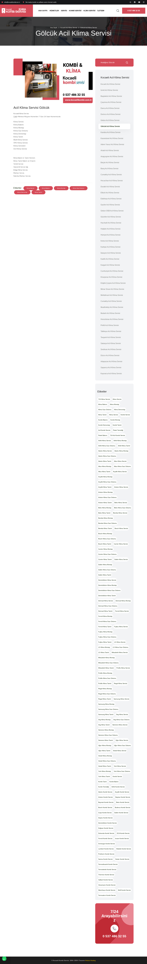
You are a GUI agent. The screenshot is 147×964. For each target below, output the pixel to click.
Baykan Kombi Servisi (122, 797)
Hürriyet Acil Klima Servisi (110, 235)
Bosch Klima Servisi (121, 528)
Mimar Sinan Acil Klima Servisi (112, 289)
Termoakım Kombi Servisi (107, 895)
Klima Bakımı (46, 188)
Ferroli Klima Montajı (105, 616)
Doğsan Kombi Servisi (105, 828)
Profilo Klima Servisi (123, 668)
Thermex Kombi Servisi (106, 875)
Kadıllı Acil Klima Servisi (110, 259)
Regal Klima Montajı (105, 688)
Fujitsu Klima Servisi (121, 626)
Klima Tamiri (38, 192)
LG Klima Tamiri (103, 652)
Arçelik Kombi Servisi (122, 792)
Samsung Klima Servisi (121, 699)
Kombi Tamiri (117, 425)
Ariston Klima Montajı (105, 492)
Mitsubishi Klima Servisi (120, 652)
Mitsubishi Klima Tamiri (106, 668)
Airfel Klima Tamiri (124, 446)
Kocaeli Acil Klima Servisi (68, 27)
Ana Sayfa (42, 11)
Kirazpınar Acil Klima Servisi (111, 277)
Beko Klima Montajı (104, 508)
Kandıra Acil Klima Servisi (110, 132)
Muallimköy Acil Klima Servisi (112, 307)
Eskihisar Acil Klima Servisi (111, 199)
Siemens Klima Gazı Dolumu (108, 735)
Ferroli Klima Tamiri (104, 626)
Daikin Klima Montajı (105, 564)
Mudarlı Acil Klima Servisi (110, 313)
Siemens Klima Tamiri (105, 740)
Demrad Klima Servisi (105, 601)
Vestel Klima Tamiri (104, 766)
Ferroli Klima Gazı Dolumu (107, 621)
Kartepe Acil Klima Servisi (110, 247)
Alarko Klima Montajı (121, 451)
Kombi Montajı (115, 420)
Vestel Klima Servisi (119, 750)
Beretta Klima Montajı (105, 518)
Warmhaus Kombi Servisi (106, 890)
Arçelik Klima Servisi (120, 471)
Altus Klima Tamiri (104, 471)
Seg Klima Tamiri (104, 725)
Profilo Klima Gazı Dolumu (107, 678)
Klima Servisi (89, 11)
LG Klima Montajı (104, 647)
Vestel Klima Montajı (105, 756)
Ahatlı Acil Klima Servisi (110, 150)
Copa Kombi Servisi (105, 812)
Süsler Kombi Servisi (122, 859)
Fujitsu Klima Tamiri (104, 642)
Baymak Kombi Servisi (105, 802)
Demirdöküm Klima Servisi (107, 580)
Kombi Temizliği (103, 787)
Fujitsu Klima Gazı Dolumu (107, 637)
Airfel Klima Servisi (104, 440)
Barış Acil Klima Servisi (109, 168)
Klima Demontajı (22, 192)
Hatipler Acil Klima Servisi (110, 229)
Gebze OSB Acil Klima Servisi (112, 211)
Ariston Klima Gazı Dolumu (107, 497)
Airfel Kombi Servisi (118, 787)
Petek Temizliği (118, 430)
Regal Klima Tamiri (104, 699)
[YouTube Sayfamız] (139, 2)
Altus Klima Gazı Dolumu (122, 466)
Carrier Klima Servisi (121, 544)
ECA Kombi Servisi (123, 833)
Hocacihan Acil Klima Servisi (112, 181)
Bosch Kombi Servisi (105, 807)
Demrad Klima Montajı (123, 601)
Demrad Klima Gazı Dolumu (107, 606)
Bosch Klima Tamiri (104, 544)
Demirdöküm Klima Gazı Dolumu (109, 590)
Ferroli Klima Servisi (122, 611)
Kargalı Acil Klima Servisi (110, 265)
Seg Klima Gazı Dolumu (121, 719)
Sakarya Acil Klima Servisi (111, 343)
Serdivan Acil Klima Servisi (111, 349)
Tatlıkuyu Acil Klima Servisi (111, 331)
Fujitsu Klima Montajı (105, 632)
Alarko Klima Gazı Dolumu (107, 456)
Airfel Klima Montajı (120, 440)
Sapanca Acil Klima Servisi (111, 367)
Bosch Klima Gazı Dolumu (107, 539)
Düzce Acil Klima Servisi (110, 355)
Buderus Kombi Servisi (122, 807)
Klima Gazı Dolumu (78, 188)
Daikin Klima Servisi (121, 559)
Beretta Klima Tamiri (105, 528)
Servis (64, 11)
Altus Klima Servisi (120, 461)
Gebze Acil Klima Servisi (110, 120)
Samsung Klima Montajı (106, 704)
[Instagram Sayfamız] (143, 2)
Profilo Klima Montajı (105, 673)
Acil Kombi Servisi (104, 430)
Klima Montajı (61, 188)
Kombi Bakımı (103, 420)
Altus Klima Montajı (104, 466)
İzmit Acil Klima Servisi (109, 90)
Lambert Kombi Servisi (106, 849)
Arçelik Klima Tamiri (104, 487)
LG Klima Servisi (119, 642)
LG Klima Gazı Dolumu (120, 647)
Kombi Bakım (113, 781)
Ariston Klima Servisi (121, 487)
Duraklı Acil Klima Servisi (110, 187)
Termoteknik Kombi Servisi (107, 869)
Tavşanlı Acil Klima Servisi (111, 337)
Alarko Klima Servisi (105, 451)
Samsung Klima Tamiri (105, 714)
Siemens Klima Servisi (119, 725)
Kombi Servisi (75, 11)
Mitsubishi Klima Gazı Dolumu (108, 663)
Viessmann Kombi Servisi (106, 885)
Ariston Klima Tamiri (105, 502)
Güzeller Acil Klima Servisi (111, 217)
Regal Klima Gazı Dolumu (107, 694)
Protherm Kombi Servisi (106, 854)
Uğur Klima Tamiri (104, 750)
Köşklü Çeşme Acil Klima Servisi (113, 283)
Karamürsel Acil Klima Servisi (112, 138)
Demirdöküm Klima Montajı (107, 585)
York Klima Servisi (120, 766)
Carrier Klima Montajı (105, 549)
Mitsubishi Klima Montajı (106, 657)
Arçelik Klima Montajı (105, 477)
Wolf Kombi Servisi (124, 890)
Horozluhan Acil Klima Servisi (112, 319)
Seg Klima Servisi (122, 714)
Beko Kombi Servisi (122, 802)
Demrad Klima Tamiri (105, 611)
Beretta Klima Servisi (120, 513)
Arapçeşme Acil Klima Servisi (112, 156)
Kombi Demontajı (104, 425)
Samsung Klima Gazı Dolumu (108, 709)
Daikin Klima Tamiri (104, 575)
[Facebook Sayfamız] (134, 2)
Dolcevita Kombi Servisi (106, 833)
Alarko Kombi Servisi (105, 792)
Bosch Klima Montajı (105, 533)
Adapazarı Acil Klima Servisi (111, 361)
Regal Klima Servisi (120, 683)
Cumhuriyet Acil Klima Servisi (112, 271)
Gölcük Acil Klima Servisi (110, 126)
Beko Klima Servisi (120, 502)
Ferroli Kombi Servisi (105, 838)
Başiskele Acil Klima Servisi (111, 96)
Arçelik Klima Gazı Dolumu (107, 482)
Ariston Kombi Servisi (105, 797)
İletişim (100, 11)
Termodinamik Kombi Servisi (108, 864)
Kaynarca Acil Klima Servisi (111, 373)
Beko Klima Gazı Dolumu (122, 508)
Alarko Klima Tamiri (104, 461)
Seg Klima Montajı (104, 719)
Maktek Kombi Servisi (123, 849)
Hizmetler (54, 11)
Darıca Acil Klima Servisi (110, 108)
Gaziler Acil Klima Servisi (110, 205)
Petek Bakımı (102, 435)
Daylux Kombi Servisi (105, 818)
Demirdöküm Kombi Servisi (107, 823)
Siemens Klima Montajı (106, 730)
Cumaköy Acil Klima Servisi (111, 174)
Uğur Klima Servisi (122, 740)
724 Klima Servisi (104, 399)
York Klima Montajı (104, 771)
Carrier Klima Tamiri (105, 559)
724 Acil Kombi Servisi (117, 435)
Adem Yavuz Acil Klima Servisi (112, 144)
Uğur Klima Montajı (104, 745)
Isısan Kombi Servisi (122, 838)
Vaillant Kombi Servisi (105, 880)
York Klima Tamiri (104, 776)
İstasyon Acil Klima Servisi (111, 253)
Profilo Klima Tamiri (104, 683)
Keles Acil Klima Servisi (110, 241)
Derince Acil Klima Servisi (110, 114)
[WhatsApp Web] (130, 2)
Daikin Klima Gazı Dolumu (107, 570)
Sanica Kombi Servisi (105, 859)
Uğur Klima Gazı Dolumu (122, 745)
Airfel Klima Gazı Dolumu (106, 446)
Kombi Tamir (102, 781)
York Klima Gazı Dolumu (122, 771)
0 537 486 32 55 (134, 11)
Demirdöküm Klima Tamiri (107, 595)
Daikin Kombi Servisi (121, 812)
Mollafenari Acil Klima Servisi (112, 295)
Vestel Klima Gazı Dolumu (107, 761)
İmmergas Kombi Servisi (106, 843)
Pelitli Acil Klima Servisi (110, 325)
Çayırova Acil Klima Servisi (111, 102)
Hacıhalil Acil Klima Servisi (111, 223)
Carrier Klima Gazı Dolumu (107, 554)
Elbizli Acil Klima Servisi (110, 193)
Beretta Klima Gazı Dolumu (107, 523)
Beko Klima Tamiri (104, 513)
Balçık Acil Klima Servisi (110, 162)
